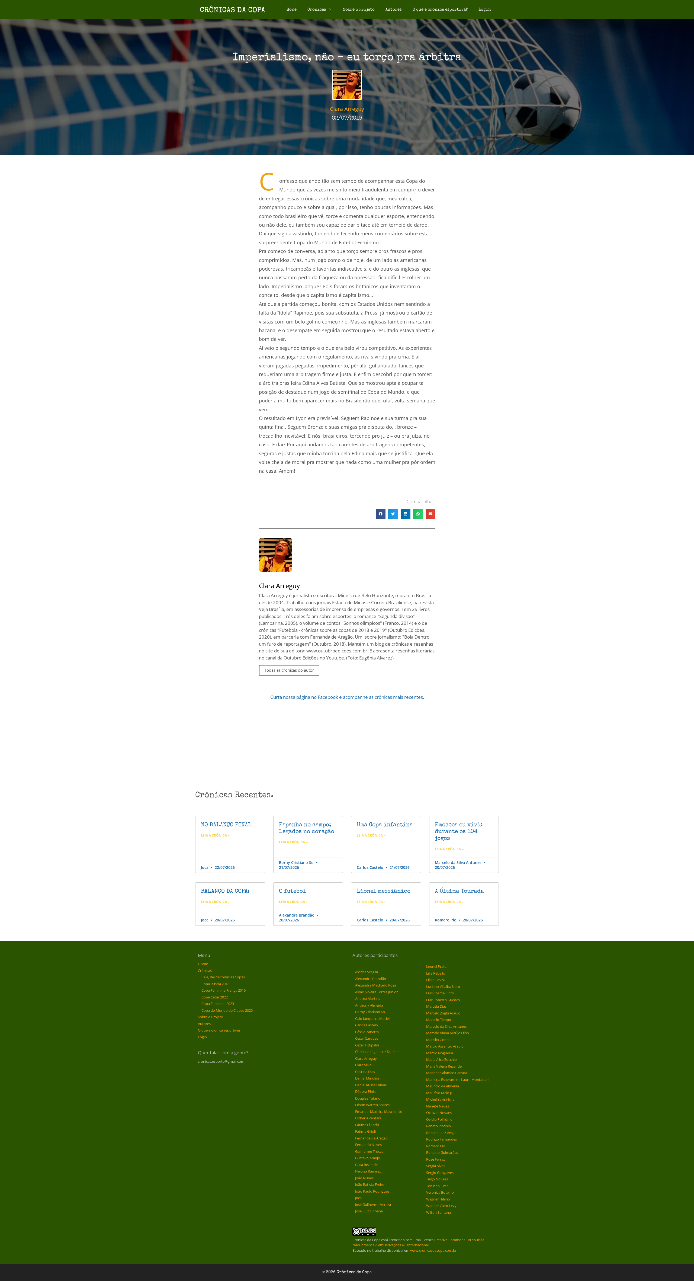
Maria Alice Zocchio (441, 1059)
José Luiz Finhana (369, 1211)
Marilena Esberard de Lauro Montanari (457, 1079)
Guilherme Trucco (369, 1151)
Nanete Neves (437, 1106)
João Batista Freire (369, 1184)
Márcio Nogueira (439, 1053)
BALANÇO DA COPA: (225, 891)
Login (484, 10)
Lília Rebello (435, 973)
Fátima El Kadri (367, 1124)
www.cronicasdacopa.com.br (433, 1250)
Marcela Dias (436, 1006)
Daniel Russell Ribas (371, 1085)
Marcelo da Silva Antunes (446, 1026)
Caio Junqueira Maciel (372, 1018)
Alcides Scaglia (366, 971)
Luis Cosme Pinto (440, 993)
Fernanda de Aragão (371, 1138)
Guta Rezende (366, 1164)
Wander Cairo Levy (441, 1205)
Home (292, 10)
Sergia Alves (435, 1165)
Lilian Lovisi (435, 979)
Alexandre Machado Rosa (375, 985)
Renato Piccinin (438, 1125)
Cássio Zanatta (367, 1031)
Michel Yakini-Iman (441, 1099)
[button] (380, 514)
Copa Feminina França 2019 (223, 990)
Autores (393, 10)
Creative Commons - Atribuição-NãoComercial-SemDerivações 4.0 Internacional (419, 1242)
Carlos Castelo (366, 1025)
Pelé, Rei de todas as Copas (223, 977)
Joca (358, 1197)
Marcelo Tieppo (438, 1019)
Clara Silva (363, 1064)
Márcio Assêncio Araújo (445, 1046)
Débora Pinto (366, 1091)
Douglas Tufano (367, 1098)
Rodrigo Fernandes (441, 1139)
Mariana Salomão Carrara (446, 1072)
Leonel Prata (436, 966)
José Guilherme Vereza (373, 1204)
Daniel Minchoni (368, 1078)
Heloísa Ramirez (368, 1171)
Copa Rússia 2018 (215, 983)
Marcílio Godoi (437, 1039)
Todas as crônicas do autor (289, 670)
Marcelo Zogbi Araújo (443, 1013)
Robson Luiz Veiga (440, 1132)
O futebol (292, 891)
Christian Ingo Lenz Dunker (377, 1051)
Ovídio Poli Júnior (440, 1119)
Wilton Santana (438, 1212)
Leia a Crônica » (215, 835)
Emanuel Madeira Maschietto (378, 1111)
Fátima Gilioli (365, 1131)
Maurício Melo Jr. (439, 1092)
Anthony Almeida (369, 1005)
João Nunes (364, 1178)
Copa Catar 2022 (214, 997)
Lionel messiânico (383, 891)
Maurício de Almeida (442, 1086)
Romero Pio (435, 1146)
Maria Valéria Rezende (444, 1066)
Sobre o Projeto (359, 10)
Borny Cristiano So (370, 1011)
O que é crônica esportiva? (440, 10)
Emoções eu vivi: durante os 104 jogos (459, 831)
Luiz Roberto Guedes (443, 999)
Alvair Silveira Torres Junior (376, 991)
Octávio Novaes (439, 1112)
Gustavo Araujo (367, 1157)
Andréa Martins (367, 998)
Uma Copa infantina (385, 825)
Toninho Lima (437, 1185)
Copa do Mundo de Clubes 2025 (227, 1010)
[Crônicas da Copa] (232, 9)
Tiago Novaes (437, 1179)
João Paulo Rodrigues (372, 1191)
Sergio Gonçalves (440, 1172)
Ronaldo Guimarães (442, 1152)
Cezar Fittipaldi (367, 1045)
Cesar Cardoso (366, 1038)
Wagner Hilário (438, 1199)
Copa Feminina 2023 (217, 1003)
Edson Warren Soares (372, 1104)
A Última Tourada (459, 891)
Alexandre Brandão (370, 978)
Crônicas (316, 10)
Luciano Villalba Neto (443, 986)
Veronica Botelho (440, 1192)
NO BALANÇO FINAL (226, 825)
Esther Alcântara (368, 1118)
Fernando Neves (368, 1144)
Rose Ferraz (435, 1159)
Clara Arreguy (366, 1058)
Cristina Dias (365, 1071)
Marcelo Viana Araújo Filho (447, 1032)
